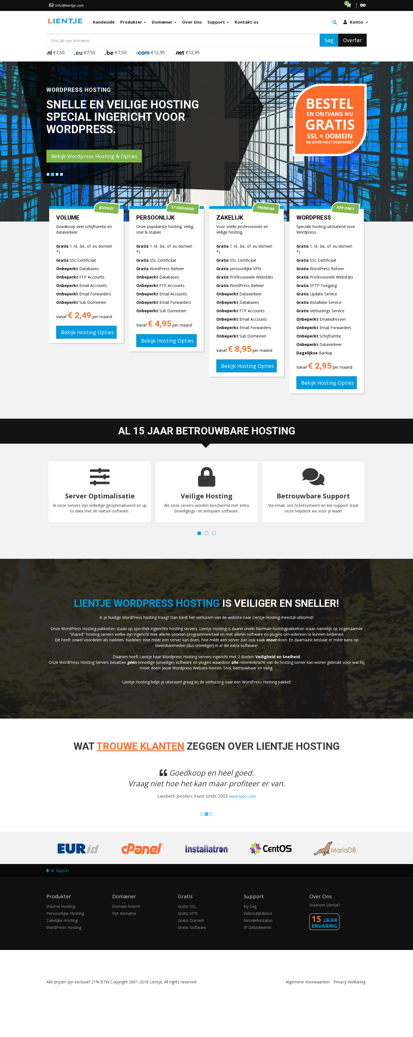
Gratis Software (192, 938)
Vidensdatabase (258, 924)
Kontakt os (246, 22)
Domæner (163, 22)
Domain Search (126, 917)
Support (216, 22)
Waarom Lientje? (324, 915)
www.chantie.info (233, 807)
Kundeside (104, 22)
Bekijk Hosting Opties (87, 332)
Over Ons (192, 22)
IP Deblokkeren (257, 938)
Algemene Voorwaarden (308, 992)
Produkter (131, 22)
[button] (70, 792)
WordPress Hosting (63, 938)
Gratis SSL (187, 917)
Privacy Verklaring (349, 992)
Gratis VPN (188, 924)
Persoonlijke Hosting (65, 924)
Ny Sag (250, 917)
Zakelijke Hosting (62, 931)
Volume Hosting (60, 917)
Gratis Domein (191, 931)
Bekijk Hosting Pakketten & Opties (93, 156)
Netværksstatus (258, 931)
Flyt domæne (124, 924)
